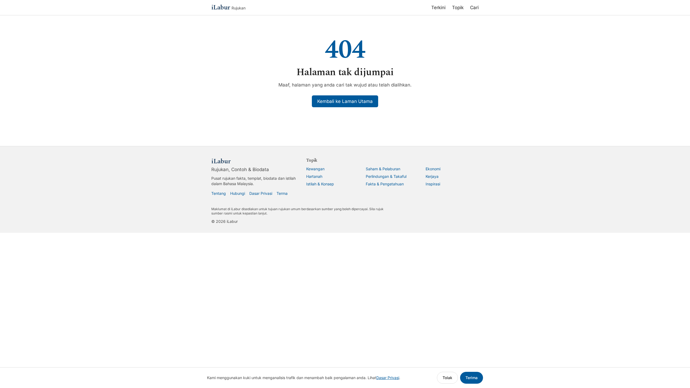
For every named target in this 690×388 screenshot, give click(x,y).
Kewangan (315, 169)
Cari (474, 7)
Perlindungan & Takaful (386, 176)
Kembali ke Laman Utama (345, 101)
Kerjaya (432, 176)
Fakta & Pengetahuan (385, 184)
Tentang (218, 193)
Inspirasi (433, 184)
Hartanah (314, 176)
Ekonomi (433, 169)
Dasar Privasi (260, 193)
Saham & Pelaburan (383, 169)
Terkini (438, 7)
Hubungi (237, 193)
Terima (471, 377)
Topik (458, 7)
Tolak (447, 377)
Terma (282, 193)
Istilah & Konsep (320, 184)
